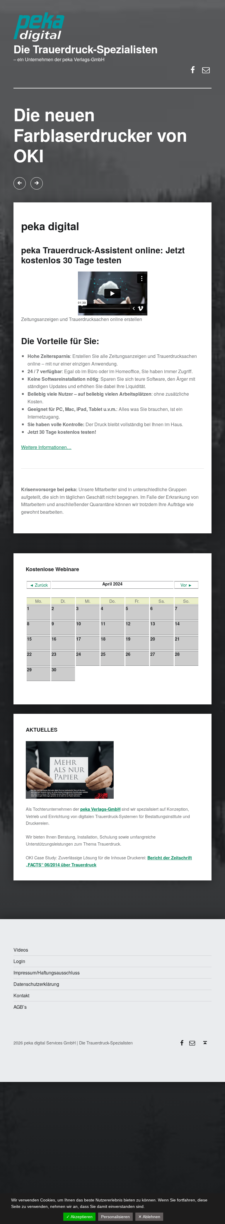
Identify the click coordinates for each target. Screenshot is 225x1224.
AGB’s (20, 1006)
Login (19, 961)
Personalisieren (115, 1216)
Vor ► (186, 585)
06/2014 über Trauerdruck (69, 865)
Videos (20, 949)
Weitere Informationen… (46, 447)
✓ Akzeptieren (79, 1216)
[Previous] (19, 183)
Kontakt (21, 995)
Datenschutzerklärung (36, 984)
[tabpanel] (112, 145)
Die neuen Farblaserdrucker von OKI (100, 134)
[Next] (36, 183)
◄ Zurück (39, 585)
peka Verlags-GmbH (100, 809)
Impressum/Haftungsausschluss (46, 972)
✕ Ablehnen (149, 1216)
